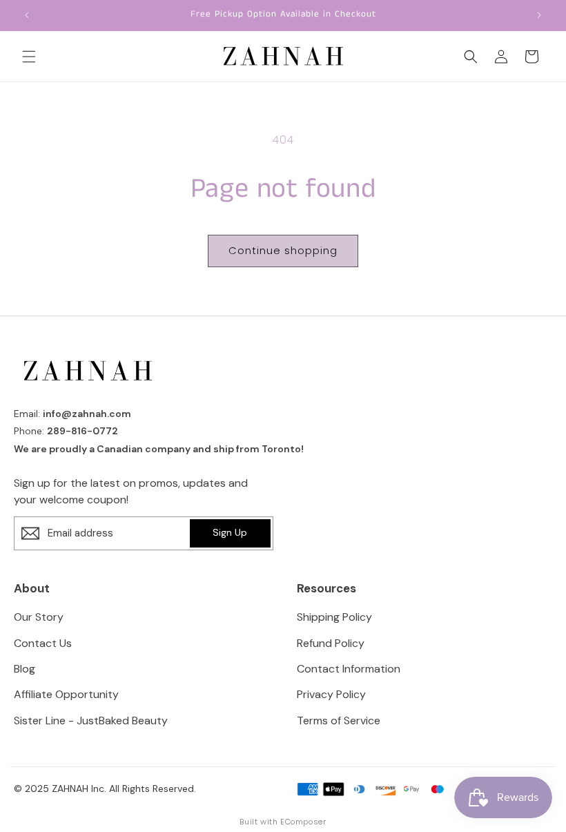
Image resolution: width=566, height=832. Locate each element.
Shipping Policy (334, 617)
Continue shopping (283, 250)
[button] (29, 56)
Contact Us (43, 643)
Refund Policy (330, 643)
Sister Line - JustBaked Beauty (91, 720)
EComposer (303, 821)
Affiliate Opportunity (66, 694)
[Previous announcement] (27, 15)
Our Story (39, 617)
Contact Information (348, 668)
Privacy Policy (331, 694)
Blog (24, 668)
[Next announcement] (539, 15)
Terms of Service (338, 720)
